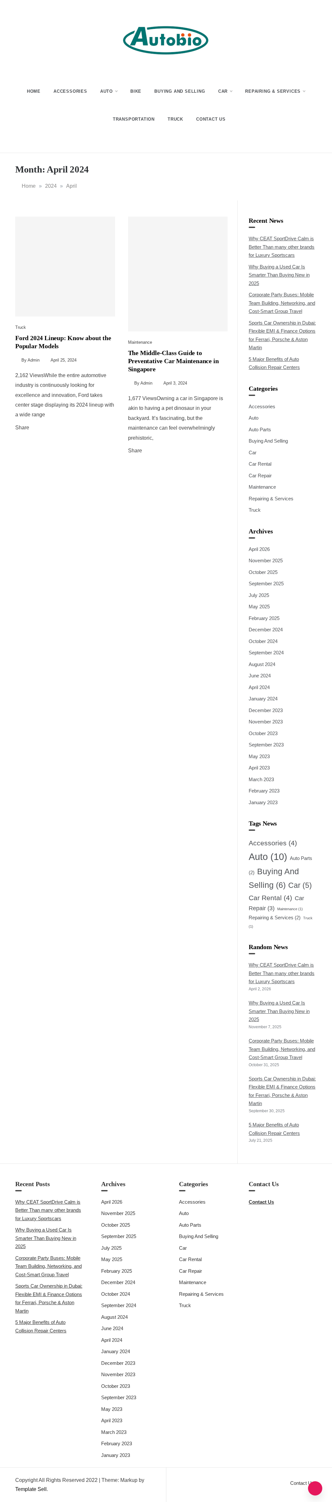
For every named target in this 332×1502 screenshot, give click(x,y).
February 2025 (264, 618)
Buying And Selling (179, 91)
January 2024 (263, 698)
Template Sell (31, 1489)
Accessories (70, 91)
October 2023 (263, 733)
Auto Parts (260, 429)
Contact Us (211, 119)
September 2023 (266, 744)
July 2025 (259, 595)
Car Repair (260, 475)
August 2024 (262, 664)
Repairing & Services (273, 91)
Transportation (134, 119)
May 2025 (259, 606)
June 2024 (260, 675)
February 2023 (264, 790)
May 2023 (259, 756)
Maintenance (140, 342)
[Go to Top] (315, 1488)
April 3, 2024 (175, 383)
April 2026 (259, 549)
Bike (135, 91)
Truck (175, 119)
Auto (106, 91)
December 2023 (266, 710)
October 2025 (263, 572)
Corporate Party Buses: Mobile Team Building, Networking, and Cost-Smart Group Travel (282, 303)
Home (34, 91)
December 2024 (266, 629)
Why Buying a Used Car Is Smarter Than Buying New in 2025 (279, 275)
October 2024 (263, 641)
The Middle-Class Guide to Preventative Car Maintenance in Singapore (173, 361)
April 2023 (259, 767)
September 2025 (266, 583)
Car (223, 91)
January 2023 (263, 802)
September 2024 (266, 652)
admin (34, 360)
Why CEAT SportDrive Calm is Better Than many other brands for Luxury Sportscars (281, 247)
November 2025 (266, 560)
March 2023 (261, 779)
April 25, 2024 (64, 360)
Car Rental (260, 464)
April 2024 (259, 687)
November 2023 (266, 721)
